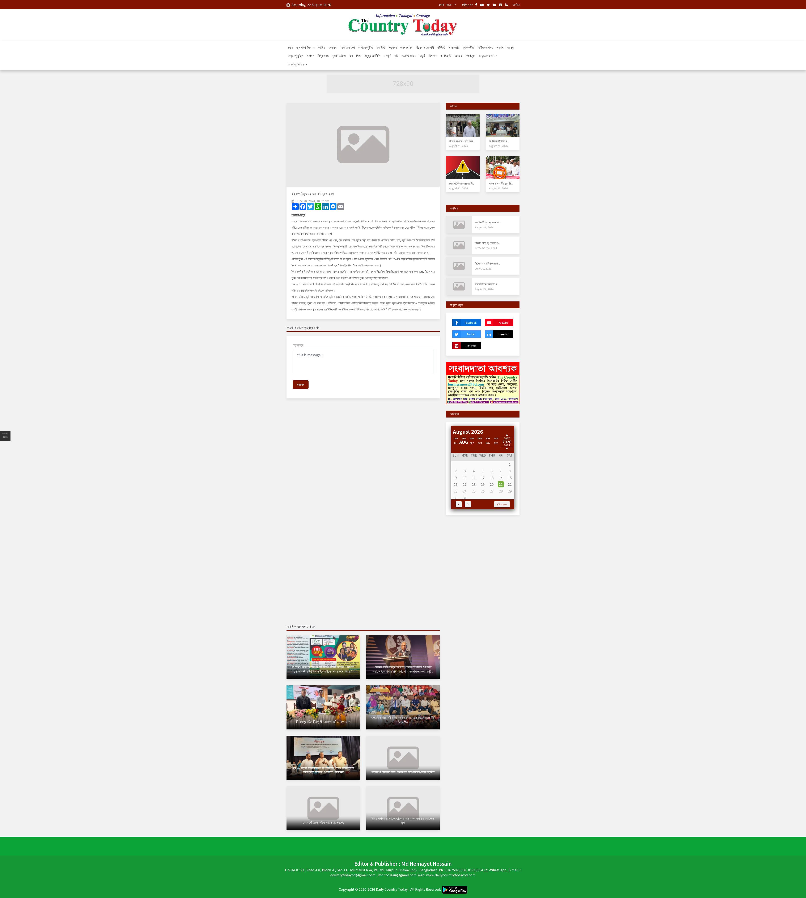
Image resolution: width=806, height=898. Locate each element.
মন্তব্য (300, 384)
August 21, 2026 (458, 146)
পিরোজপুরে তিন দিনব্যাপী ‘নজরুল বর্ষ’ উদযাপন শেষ (323, 721)
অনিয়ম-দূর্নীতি (365, 47)
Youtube (503, 322)
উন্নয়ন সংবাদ (486, 55)
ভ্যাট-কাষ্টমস (339, 55)
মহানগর (393, 47)
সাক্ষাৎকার (454, 47)
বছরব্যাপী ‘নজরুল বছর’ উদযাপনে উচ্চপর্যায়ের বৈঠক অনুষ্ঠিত (403, 771)
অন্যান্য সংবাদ (296, 64)
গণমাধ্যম (470, 55)
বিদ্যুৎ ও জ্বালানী (425, 47)
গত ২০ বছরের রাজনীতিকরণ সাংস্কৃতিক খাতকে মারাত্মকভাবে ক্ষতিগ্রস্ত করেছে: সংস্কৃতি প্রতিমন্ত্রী (323, 769)
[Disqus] (363, 462)
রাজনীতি (381, 47)
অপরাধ (458, 55)
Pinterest (471, 345)
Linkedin (503, 334)
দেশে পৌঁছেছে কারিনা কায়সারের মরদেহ (323, 822)
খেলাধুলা (332, 47)
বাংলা (441, 4)
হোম (290, 47)
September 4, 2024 (486, 248)
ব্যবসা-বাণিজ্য (304, 47)
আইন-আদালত (485, 47)
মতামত (310, 55)
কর (351, 55)
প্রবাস (500, 47)
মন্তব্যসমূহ (298, 345)
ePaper (467, 4)
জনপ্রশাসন (406, 47)
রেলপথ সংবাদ (409, 55)
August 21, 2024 (484, 227)
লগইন (516, 4)
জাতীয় (321, 47)
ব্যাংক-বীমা (468, 47)
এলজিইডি (446, 55)
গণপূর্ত (387, 55)
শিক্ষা (358, 55)
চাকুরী (422, 55)
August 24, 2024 (484, 289)
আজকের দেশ (348, 47)
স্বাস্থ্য (510, 47)
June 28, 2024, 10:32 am (312, 201)
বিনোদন (433, 55)
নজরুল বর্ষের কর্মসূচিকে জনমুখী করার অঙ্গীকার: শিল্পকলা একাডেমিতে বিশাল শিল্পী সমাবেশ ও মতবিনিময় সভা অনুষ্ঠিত (403, 668)
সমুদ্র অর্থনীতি (372, 55)
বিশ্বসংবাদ (323, 55)
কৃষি (396, 55)
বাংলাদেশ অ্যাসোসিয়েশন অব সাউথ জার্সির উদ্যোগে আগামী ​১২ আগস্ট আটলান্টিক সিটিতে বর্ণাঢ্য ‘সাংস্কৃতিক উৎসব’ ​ (323, 668)
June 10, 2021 (483, 268)
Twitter (471, 334)
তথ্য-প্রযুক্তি (295, 55)
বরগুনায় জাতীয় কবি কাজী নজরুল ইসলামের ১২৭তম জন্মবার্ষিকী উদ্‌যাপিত (403, 719)
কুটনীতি (441, 47)
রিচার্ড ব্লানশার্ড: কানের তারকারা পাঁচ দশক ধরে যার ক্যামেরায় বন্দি (403, 820)
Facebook (470, 322)
